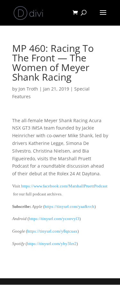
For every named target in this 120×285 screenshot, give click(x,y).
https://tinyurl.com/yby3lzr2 (51, 243)
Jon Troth (28, 89)
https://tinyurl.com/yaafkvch (69, 206)
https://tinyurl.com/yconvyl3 (54, 218)
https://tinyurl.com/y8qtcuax (52, 231)
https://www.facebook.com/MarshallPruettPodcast (64, 186)
